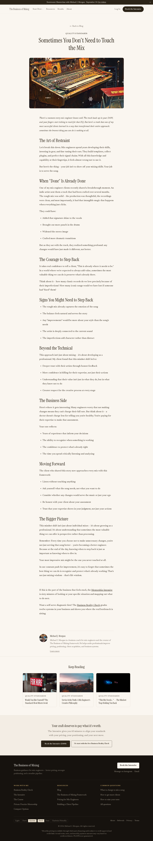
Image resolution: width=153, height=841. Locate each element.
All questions (105, 804)
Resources (50, 9)
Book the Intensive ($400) (55, 744)
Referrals (120, 821)
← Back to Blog (76, 26)
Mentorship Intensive (101, 590)
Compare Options (21, 809)
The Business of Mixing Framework (71, 795)
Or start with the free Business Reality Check (91, 743)
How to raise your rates (109, 800)
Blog (59, 790)
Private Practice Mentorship (25, 804)
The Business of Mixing (19, 9)
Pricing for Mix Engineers (68, 800)
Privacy (129, 821)
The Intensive (19, 795)
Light (17, 821)
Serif (41, 821)
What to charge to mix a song (112, 790)
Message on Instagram (123, 771)
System (32, 821)
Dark (25, 821)
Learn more (55, 651)
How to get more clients (110, 795)
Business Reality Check (88, 605)
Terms (137, 821)
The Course (18, 800)
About (69, 9)
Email (137, 771)
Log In (117, 9)
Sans (47, 821)
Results (61, 9)
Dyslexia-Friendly (59, 821)
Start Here (37, 9)
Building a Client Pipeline (67, 804)
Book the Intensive (128, 765)
